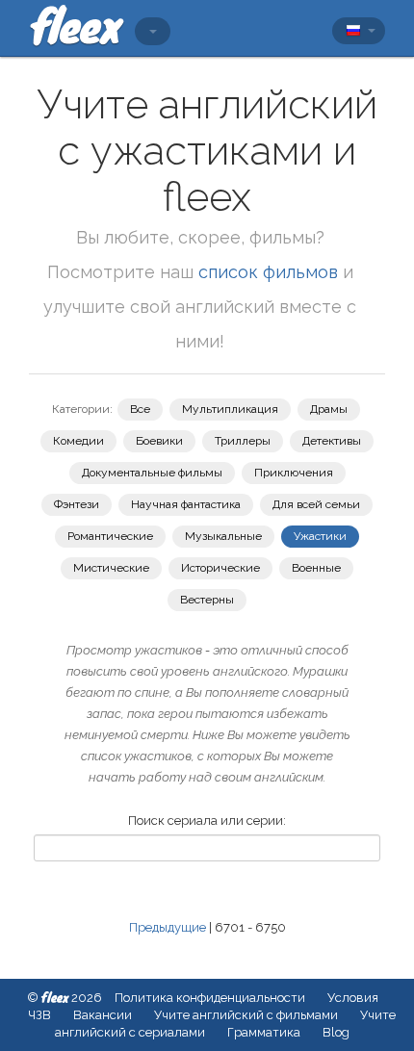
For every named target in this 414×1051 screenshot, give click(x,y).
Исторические (220, 568)
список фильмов (268, 272)
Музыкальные (223, 536)
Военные (316, 568)
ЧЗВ (39, 1015)
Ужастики (320, 536)
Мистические (111, 568)
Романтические (110, 536)
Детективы (331, 441)
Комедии (78, 441)
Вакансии (102, 1015)
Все (140, 409)
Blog (336, 1032)
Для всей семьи (316, 504)
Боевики (159, 441)
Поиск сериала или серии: (207, 820)
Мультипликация (230, 409)
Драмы (329, 409)
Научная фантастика (186, 504)
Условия (352, 997)
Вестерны (207, 599)
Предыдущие (167, 927)
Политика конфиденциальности (210, 997)
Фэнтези (76, 504)
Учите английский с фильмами (246, 1015)
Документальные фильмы (152, 472)
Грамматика (263, 1032)
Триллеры (243, 441)
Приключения (293, 472)
